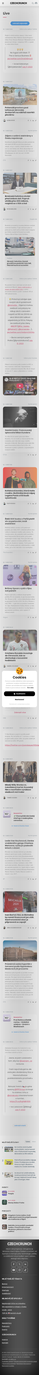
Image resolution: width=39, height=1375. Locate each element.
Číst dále (30, 688)
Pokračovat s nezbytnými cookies (19, 704)
